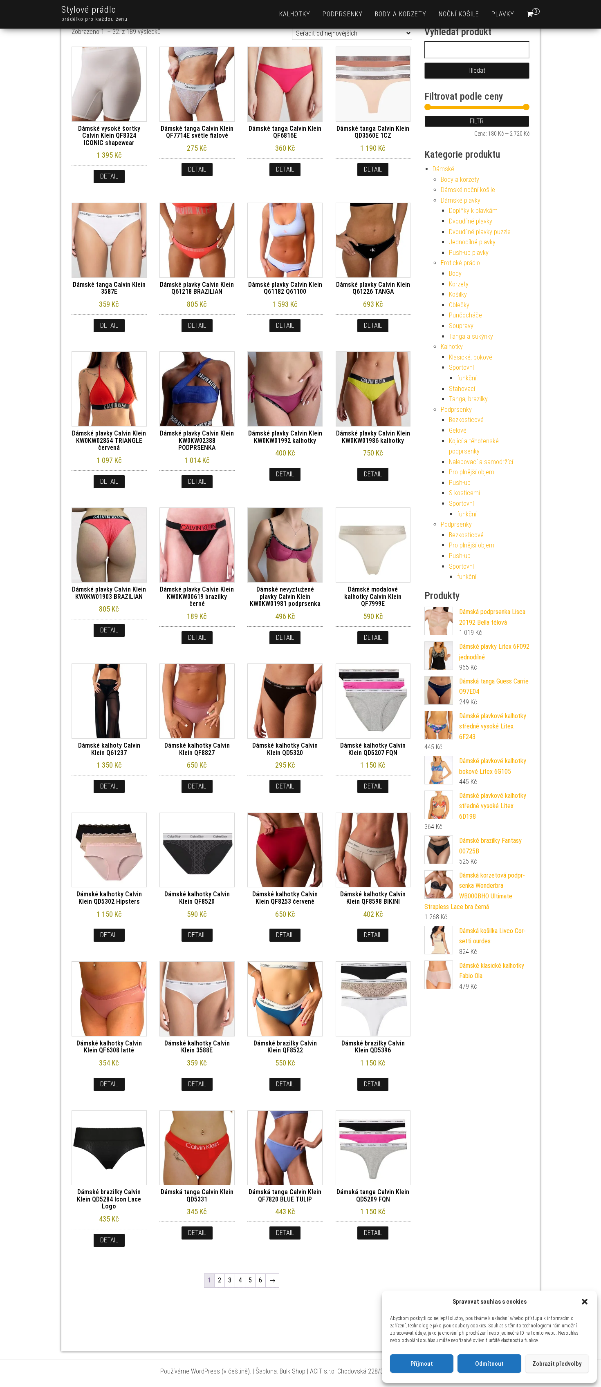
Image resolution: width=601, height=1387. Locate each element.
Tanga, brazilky (468, 399)
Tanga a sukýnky (471, 336)
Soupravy (461, 326)
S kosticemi (464, 493)
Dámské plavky (460, 200)
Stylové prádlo (88, 9)
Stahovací (462, 389)
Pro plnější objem (471, 472)
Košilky (458, 294)
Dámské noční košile (468, 190)
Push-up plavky (469, 253)
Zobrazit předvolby (556, 1363)
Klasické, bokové (470, 357)
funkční (466, 378)
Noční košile (459, 14)
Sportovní (461, 367)
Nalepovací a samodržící (481, 462)
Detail (109, 176)
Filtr (477, 121)
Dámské (443, 169)
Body (455, 273)
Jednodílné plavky (472, 242)
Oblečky (459, 305)
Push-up (460, 483)
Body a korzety (400, 14)
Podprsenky (343, 14)
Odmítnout (489, 1363)
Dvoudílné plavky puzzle (480, 232)
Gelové (457, 430)
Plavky (502, 14)
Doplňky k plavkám (473, 210)
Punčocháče (465, 315)
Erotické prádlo (460, 263)
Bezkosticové (466, 420)
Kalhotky (294, 14)
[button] (585, 1302)
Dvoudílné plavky (470, 221)
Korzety (459, 284)
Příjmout (421, 1363)
